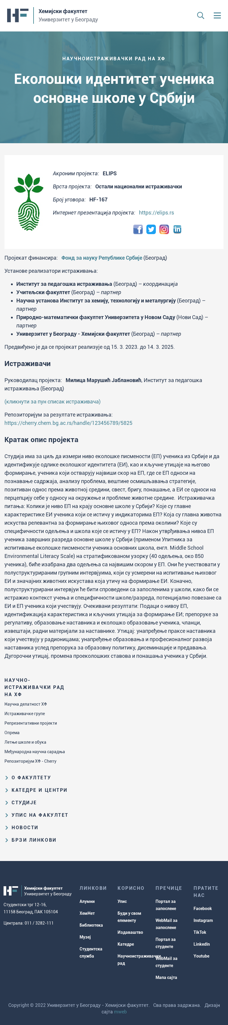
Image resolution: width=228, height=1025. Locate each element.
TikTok (200, 932)
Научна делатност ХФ (25, 704)
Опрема (12, 732)
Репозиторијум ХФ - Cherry (30, 761)
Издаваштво (130, 932)
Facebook (203, 908)
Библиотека (91, 925)
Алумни (87, 901)
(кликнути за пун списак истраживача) (52, 401)
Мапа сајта (166, 977)
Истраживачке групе (24, 713)
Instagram (203, 920)
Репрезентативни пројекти (30, 723)
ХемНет (87, 913)
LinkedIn (202, 944)
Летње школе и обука (25, 742)
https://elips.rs (156, 212)
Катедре (126, 944)
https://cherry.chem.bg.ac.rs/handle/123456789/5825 (68, 423)
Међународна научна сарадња (34, 751)
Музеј (85, 937)
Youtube (201, 956)
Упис (122, 901)
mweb (120, 1012)
